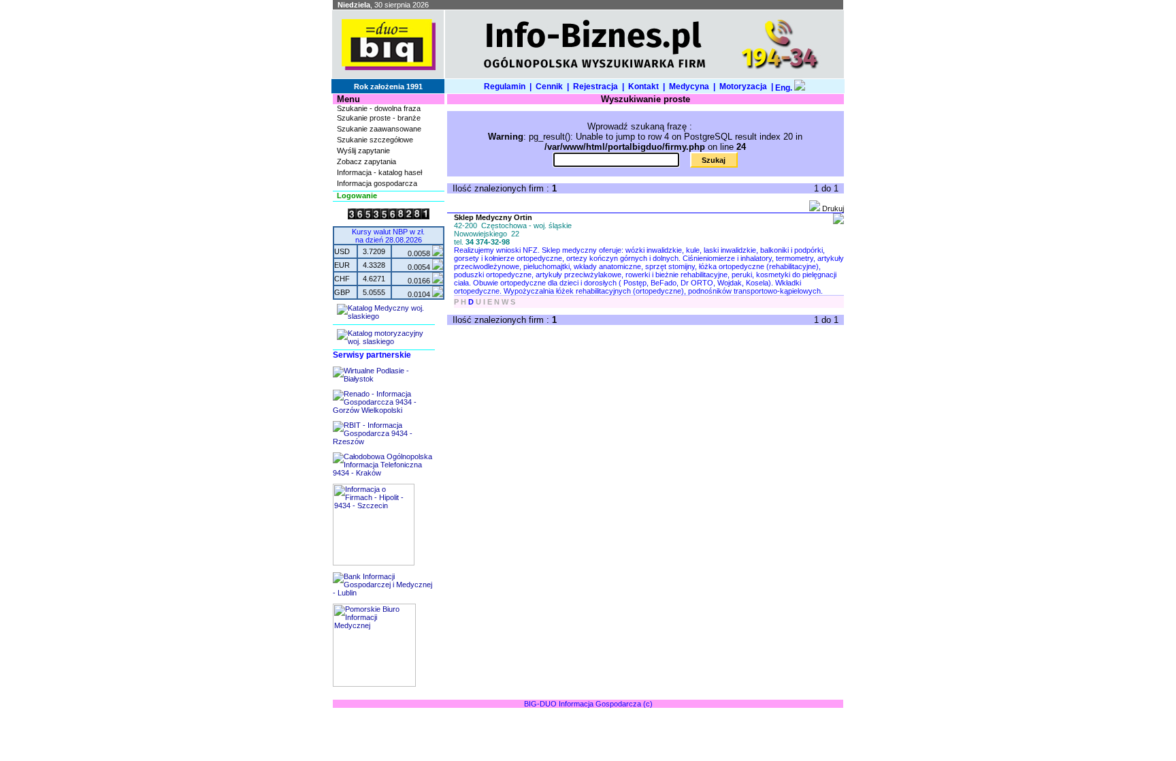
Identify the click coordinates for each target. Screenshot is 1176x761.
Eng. (783, 88)
